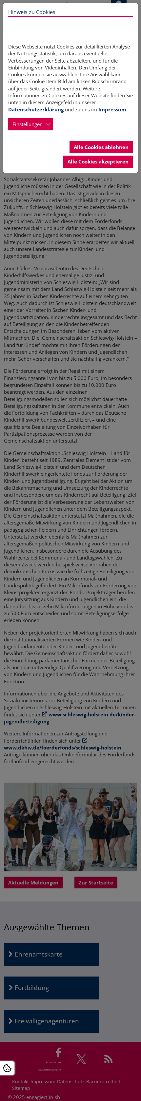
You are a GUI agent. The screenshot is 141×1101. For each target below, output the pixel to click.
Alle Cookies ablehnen (101, 147)
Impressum (112, 109)
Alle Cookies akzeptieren (98, 161)
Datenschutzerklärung (36, 109)
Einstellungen (27, 124)
